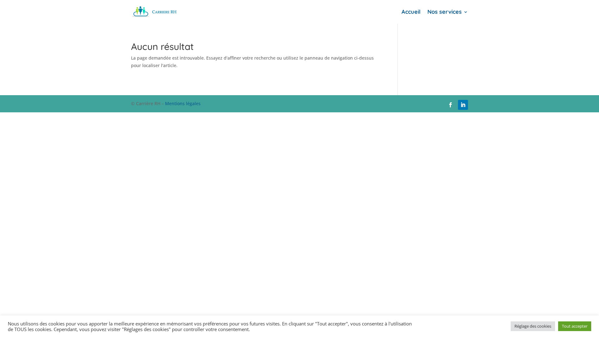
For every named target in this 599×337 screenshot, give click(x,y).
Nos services (444, 11)
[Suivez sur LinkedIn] (463, 105)
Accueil (411, 11)
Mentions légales (183, 103)
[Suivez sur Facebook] (450, 105)
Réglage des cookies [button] (532, 326)
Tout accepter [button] (574, 326)
